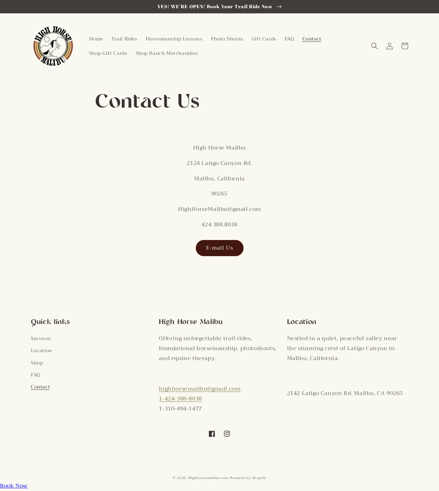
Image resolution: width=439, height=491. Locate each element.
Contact (40, 387)
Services (41, 338)
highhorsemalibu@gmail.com (199, 389)
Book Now (14, 486)
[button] (374, 45)
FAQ (35, 375)
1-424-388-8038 (180, 399)
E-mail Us (219, 247)
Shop (37, 363)
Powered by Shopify (248, 478)
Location (41, 350)
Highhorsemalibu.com (209, 478)
